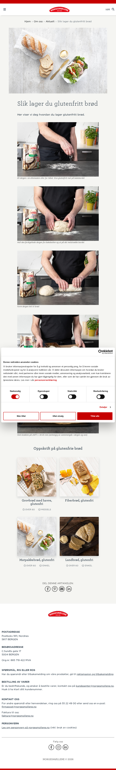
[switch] (44, 396)
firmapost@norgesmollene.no (19, 706)
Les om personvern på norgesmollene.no (26, 727)
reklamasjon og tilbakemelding (95, 674)
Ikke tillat (21, 416)
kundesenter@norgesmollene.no (95, 686)
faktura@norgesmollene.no (18, 716)
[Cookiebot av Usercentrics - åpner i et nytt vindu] (100, 352)
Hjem (27, 21)
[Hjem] (59, 9)
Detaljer (103, 407)
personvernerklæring (46, 380)
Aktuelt (50, 21)
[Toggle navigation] (9, 9)
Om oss (38, 21)
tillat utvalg (58, 416)
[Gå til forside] (58, 613)
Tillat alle (95, 416)
